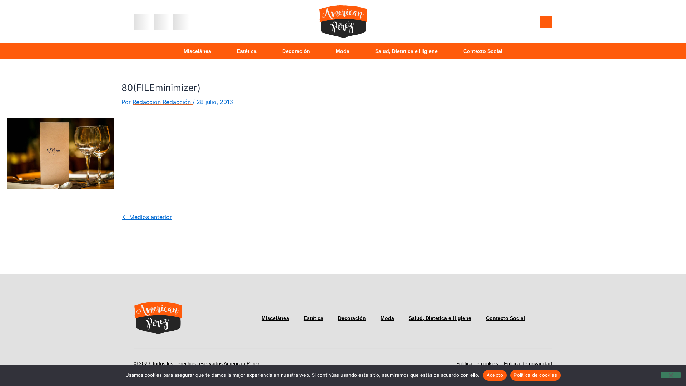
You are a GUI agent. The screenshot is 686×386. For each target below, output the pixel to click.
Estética (247, 51)
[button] (142, 22)
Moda (342, 51)
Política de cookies (535, 375)
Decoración (296, 51)
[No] (671, 375)
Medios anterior (147, 217)
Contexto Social (482, 51)
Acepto (495, 375)
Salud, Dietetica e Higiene (406, 51)
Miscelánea (197, 51)
